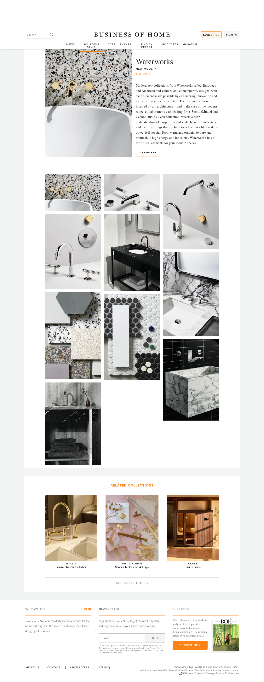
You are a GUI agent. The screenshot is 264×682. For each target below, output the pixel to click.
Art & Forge (132, 563)
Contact (54, 667)
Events (125, 44)
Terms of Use (105, 648)
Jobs (111, 44)
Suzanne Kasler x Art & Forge (132, 567)
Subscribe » (190, 645)
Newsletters (79, 667)
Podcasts (170, 44)
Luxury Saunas (193, 567)
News (70, 44)
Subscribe (211, 34)
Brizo (71, 563)
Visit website (143, 73)
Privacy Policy (156, 648)
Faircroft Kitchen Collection (71, 567)
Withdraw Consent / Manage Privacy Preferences (210, 673)
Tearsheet (149, 152)
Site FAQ (104, 667)
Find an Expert (147, 46)
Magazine (190, 44)
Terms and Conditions (207, 666)
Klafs (193, 563)
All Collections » (132, 583)
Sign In (231, 34)
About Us (32, 667)
